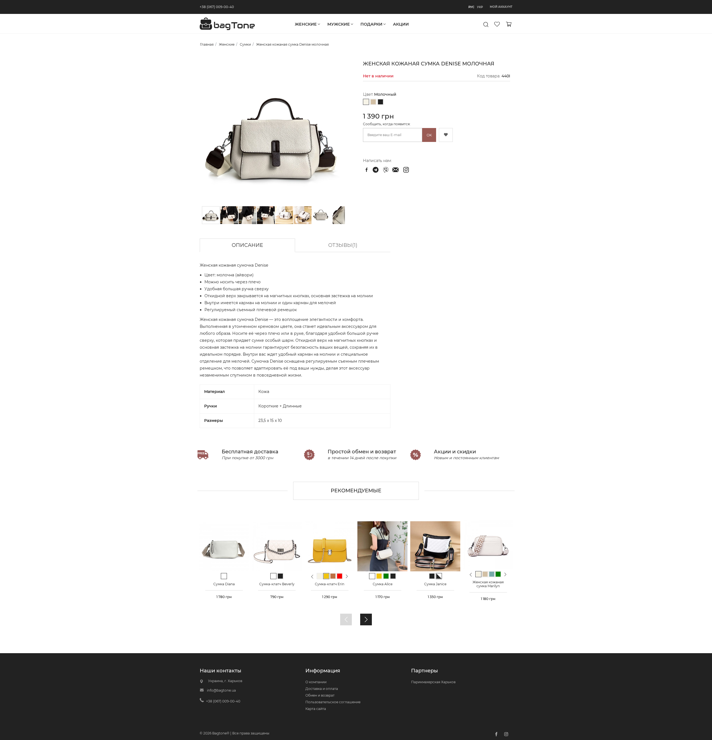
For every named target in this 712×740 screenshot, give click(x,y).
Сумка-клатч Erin (329, 584)
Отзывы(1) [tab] (342, 245)
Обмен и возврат (320, 695)
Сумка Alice (382, 584)
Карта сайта (315, 709)
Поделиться (366, 170)
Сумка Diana (224, 584)
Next (347, 576)
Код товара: (488, 75)
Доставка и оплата (321, 689)
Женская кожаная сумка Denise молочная (376, 170)
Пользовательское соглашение (332, 702)
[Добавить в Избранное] (446, 135)
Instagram (506, 734)
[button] (229, 215)
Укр (480, 7)
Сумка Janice (435, 584)
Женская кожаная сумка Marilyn (488, 584)
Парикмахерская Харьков (433, 682)
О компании (316, 682)
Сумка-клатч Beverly (277, 584)
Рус (471, 7)
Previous (312, 578)
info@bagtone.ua (221, 690)
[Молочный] (366, 102)
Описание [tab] (247, 245)
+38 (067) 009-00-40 (217, 7)
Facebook (496, 734)
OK (429, 135)
